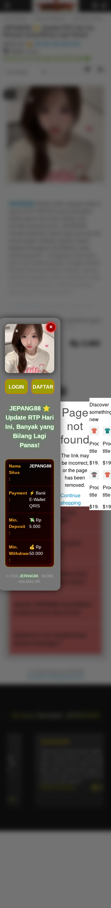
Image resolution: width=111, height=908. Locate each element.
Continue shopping (70, 499)
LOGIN (16, 387)
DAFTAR (43, 387)
